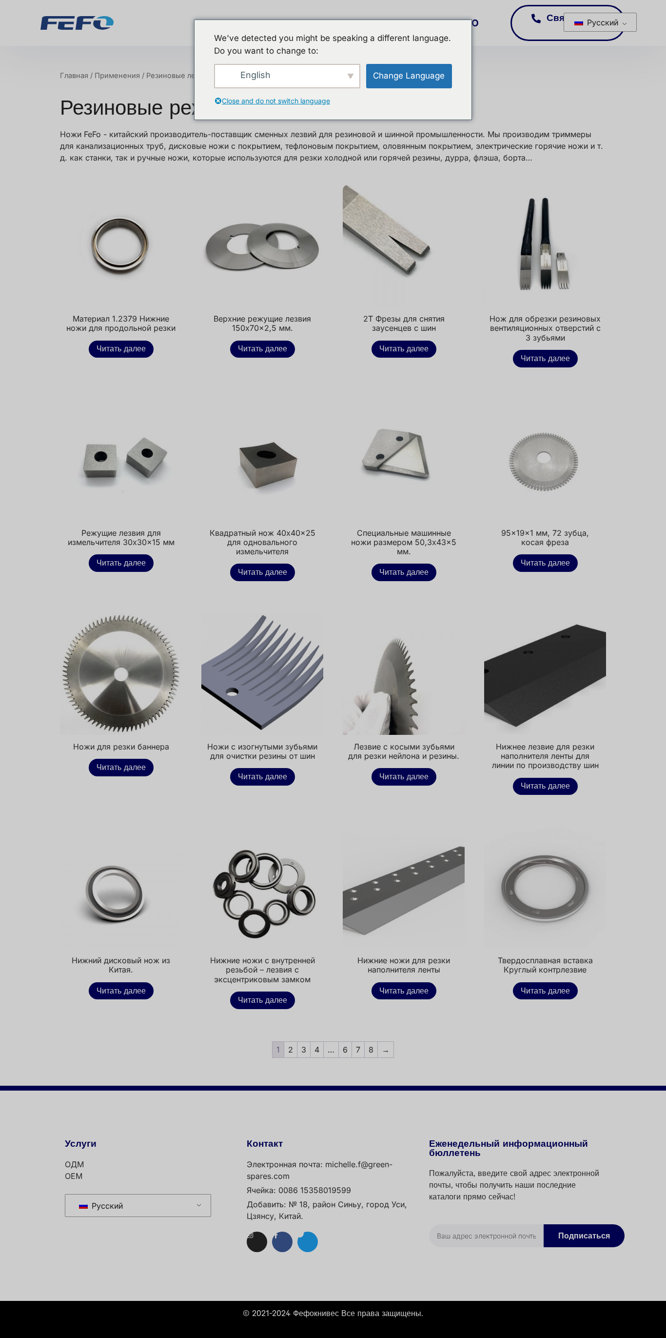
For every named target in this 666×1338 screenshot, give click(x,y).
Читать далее (121, 349)
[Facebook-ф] (282, 1242)
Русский (601, 22)
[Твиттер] (307, 1242)
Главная (74, 75)
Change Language (409, 76)
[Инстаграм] (257, 1242)
